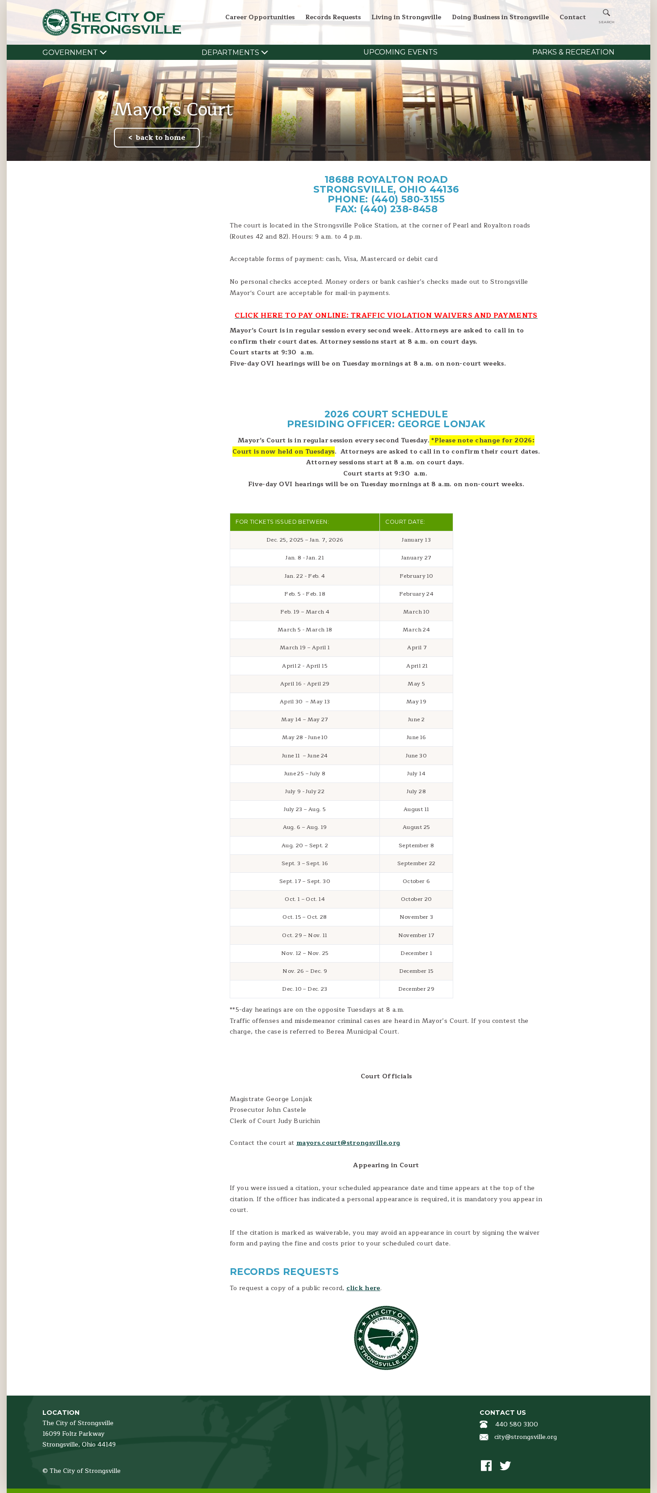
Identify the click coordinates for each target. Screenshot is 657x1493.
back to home (160, 137)
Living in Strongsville (406, 17)
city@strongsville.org (525, 1437)
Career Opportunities (260, 17)
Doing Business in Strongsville (500, 17)
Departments (230, 52)
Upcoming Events (400, 52)
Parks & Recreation (573, 52)
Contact (573, 17)
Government (70, 52)
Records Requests (333, 17)
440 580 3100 (516, 1424)
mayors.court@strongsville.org (348, 1143)
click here (363, 1288)
